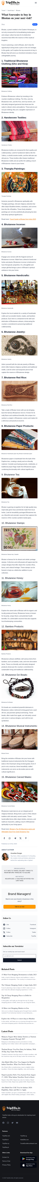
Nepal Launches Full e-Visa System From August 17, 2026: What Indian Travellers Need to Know (19, 1076)
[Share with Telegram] (15, 838)
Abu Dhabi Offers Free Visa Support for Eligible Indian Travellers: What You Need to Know (18, 1063)
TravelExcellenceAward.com (28, 1143)
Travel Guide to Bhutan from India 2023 (23, 219)
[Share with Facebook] (4, 838)
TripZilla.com (6, 1136)
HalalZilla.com (24, 1139)
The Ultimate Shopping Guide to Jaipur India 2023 (19, 985)
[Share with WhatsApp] (9, 838)
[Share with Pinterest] (25, 838)
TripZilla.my (5, 1143)
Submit (19, 960)
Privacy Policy (6, 1165)
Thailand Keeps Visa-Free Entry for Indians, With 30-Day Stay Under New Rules (19, 1050)
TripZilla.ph (5, 1147)
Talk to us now (19, 907)
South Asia (10, 10)
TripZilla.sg (23, 1136)
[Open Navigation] (35, 3)
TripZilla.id (5, 1139)
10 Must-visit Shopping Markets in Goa (15, 1008)
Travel (4, 10)
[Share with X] (20, 838)
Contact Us (5, 1157)
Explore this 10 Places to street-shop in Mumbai (18, 1018)
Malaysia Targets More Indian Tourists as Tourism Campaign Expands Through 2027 (19, 1037)
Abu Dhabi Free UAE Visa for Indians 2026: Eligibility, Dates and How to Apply (17, 1088)
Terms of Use (6, 1161)
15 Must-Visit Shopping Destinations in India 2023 (19, 974)
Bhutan (18, 10)
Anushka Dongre (16, 853)
